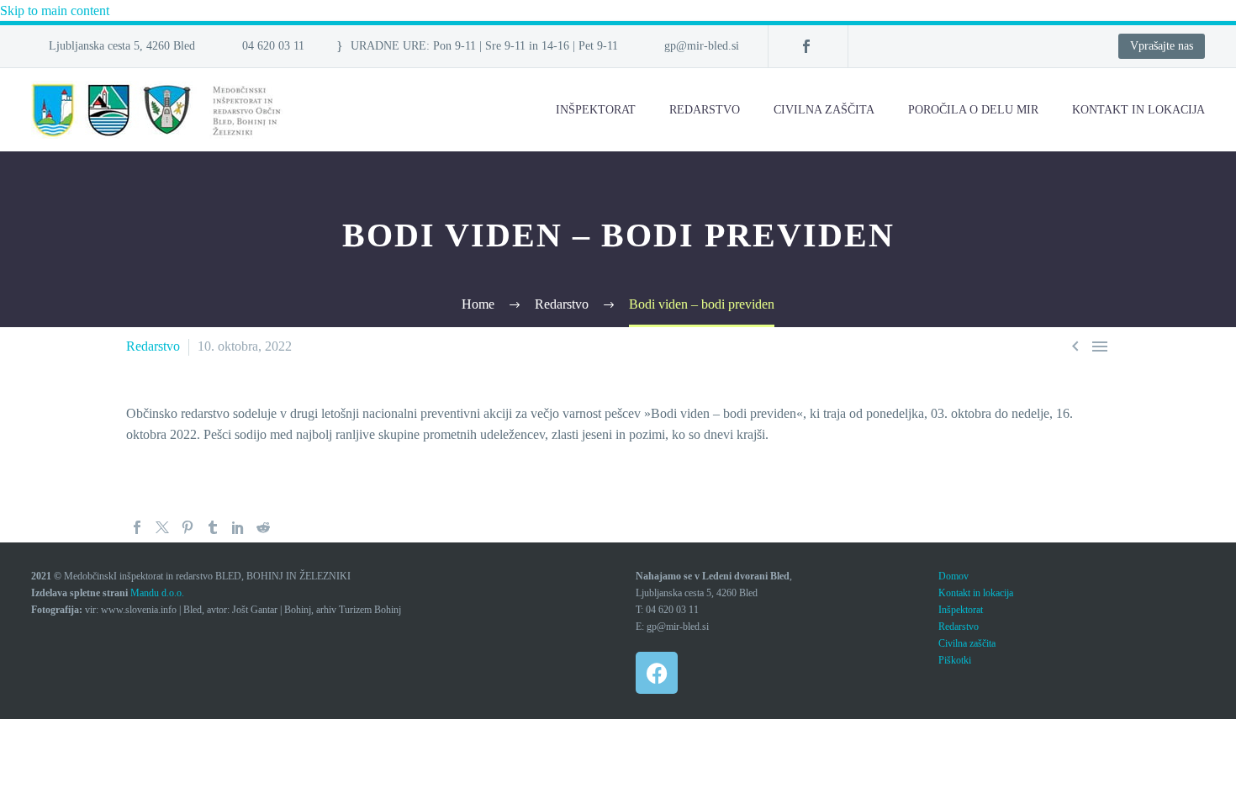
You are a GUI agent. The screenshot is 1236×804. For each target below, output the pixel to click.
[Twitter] (162, 527)
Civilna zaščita (824, 109)
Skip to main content (54, 10)
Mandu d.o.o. (157, 593)
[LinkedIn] (238, 527)
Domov (953, 576)
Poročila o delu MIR (973, 109)
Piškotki (954, 660)
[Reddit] (263, 527)
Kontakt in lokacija (975, 593)
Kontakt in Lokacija (1138, 109)
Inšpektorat (596, 109)
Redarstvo (704, 109)
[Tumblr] (212, 527)
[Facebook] (806, 46)
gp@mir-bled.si (701, 46)
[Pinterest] (187, 527)
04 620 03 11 (273, 46)
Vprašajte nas (1161, 46)
